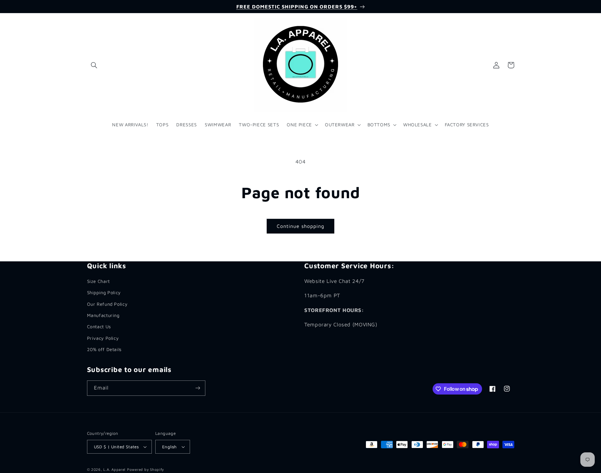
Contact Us (99, 326)
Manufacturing (103, 315)
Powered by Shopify (145, 469)
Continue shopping (301, 226)
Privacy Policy (103, 338)
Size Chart (98, 281)
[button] (94, 65)
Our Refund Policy (107, 304)
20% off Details (104, 349)
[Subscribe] (197, 388)
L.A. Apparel (114, 469)
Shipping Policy (104, 292)
